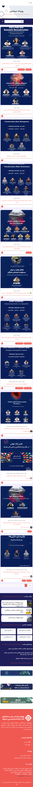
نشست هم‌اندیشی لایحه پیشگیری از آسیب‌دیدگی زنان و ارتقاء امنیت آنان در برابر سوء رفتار (18, 653)
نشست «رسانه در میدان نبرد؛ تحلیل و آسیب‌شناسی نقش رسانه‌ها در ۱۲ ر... (16, 524)
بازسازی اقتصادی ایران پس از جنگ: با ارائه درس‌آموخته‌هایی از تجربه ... (17, 64)
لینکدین (26, 742)
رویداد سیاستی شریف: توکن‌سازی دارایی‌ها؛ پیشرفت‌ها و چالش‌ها (16, 573)
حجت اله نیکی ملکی (25, 527)
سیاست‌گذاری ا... (19, 343)
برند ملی (29, 531)
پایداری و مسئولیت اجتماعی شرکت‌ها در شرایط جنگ (16, 429)
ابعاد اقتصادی (28, 69)
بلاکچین (24, 580)
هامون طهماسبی (26, 431)
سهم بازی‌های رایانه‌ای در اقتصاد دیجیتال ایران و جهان (20, 649)
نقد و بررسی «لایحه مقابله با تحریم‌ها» (24, 658)
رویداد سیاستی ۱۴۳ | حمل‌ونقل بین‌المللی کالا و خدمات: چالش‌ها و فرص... (16, 111)
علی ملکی (28, 478)
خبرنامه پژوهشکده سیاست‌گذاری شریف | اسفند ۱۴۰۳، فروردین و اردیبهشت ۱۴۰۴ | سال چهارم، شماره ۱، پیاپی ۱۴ (12, 604)
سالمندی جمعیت (27, 343)
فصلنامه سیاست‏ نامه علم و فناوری (22, 758)
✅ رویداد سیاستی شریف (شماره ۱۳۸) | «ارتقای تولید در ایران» (16, 293)
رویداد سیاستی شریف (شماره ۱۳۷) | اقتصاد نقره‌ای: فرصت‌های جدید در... (16, 338)
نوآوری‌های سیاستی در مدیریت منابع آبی (16, 156)
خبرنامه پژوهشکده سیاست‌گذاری (15, 618)
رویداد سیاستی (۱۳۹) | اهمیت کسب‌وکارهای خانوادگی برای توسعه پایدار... (16, 247)
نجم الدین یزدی (26, 576)
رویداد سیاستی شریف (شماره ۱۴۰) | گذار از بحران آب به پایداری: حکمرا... (16, 201)
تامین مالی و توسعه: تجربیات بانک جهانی (16, 476)
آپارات (26, 745)
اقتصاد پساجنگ (21, 69)
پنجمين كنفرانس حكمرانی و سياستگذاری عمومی (14, 611)
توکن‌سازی (29, 580)
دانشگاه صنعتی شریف (25, 756)
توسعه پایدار (28, 252)
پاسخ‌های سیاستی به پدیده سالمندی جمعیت (16, 384)
